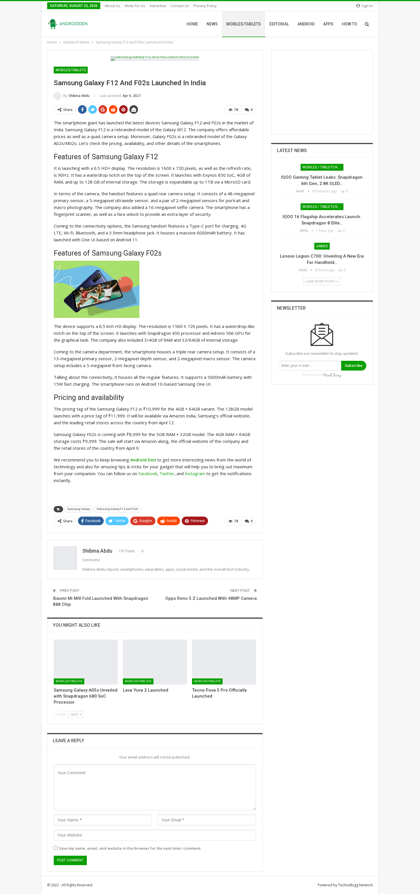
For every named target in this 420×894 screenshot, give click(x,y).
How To (349, 24)
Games (322, 246)
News (212, 24)
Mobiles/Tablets (243, 24)
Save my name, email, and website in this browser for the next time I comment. (130, 848)
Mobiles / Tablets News (323, 167)
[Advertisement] (322, 92)
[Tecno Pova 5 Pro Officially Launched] (224, 662)
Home (192, 24)
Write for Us (135, 5)
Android (306, 24)
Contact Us (180, 5)
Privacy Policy (205, 5)
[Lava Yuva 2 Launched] (155, 662)
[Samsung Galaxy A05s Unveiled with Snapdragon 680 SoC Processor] (86, 662)
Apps (328, 24)
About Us (112, 5)
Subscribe (354, 365)
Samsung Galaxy (78, 509)
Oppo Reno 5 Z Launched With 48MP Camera (211, 598)
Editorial (279, 24)
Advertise (158, 5)
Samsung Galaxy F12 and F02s (117, 509)
